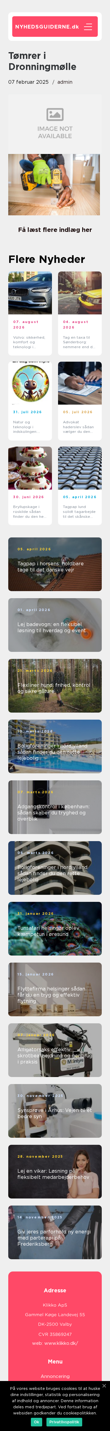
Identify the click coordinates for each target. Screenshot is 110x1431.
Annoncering (55, 1376)
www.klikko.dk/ (61, 1343)
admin (64, 82)
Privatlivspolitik (64, 1422)
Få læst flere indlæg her (55, 229)
